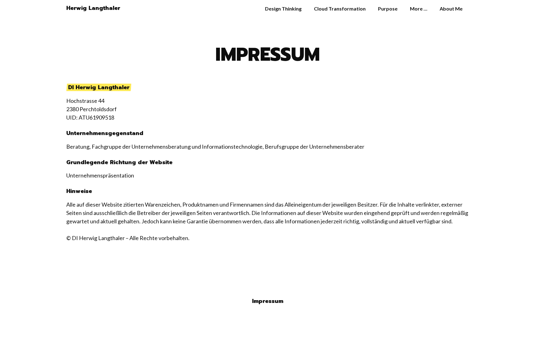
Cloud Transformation (340, 8)
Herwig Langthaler (93, 8)
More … (418, 8)
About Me (451, 8)
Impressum (267, 301)
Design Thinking (283, 8)
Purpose (388, 8)
